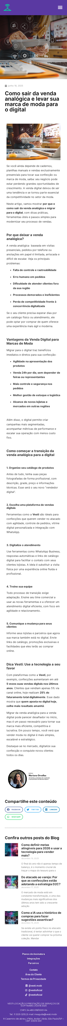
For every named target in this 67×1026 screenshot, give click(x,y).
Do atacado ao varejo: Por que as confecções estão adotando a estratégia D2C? (40, 880)
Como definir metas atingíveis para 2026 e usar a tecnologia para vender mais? (41, 850)
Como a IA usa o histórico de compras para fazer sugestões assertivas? (41, 916)
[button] (60, 7)
